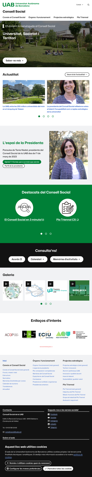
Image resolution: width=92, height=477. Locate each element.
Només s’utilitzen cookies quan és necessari (30, 463)
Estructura (6, 375)
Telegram (53, 427)
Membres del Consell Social (42, 374)
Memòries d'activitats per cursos (14, 381)
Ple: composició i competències (44, 371)
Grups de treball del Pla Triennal (74, 397)
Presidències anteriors (40, 385)
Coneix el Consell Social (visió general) (16, 370)
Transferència (7, 386)
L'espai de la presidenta (41, 368)
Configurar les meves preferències (25, 468)
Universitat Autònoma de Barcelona (21, 5)
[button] (39, 116)
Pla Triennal (82, 17)
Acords (15, 260)
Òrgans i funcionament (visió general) (46, 365)
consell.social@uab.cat (13, 432)
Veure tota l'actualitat (76, 74)
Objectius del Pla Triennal (71, 392)
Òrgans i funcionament (39, 17)
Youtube (53, 418)
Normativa (6, 378)
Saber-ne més (13, 61)
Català (78, 5)
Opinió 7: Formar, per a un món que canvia (22, 162)
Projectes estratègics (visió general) (75, 365)
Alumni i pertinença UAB (71, 371)
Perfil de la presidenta (14, 166)
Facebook (53, 414)
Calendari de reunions (10, 384)
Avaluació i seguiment (70, 400)
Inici (5, 361)
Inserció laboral (68, 376)
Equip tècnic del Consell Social (43, 376)
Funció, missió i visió (10, 372)
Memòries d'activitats (65, 259)
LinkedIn (53, 424)
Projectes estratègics (64, 17)
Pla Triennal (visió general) (72, 389)
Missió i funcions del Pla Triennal (74, 395)
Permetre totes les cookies (60, 468)
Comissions (37, 379)
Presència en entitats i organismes (45, 382)
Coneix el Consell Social (14, 17)
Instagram (54, 421)
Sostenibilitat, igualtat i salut (73, 379)
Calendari (36, 259)
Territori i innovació (69, 368)
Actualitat (6, 389)
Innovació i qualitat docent (72, 374)
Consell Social (14, 11)
